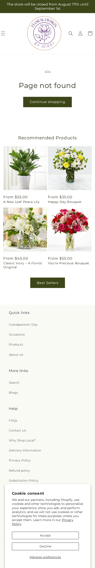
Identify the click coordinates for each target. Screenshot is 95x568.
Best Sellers (47, 283)
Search (14, 383)
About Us (16, 355)
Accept (45, 535)
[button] (71, 33)
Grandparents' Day (23, 325)
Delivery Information (25, 450)
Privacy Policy (20, 460)
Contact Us (17, 430)
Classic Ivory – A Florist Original (22, 265)
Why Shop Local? (22, 440)
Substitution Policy (23, 480)
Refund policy (19, 471)
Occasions (17, 335)
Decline (45, 546)
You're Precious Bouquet (68, 263)
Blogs (13, 393)
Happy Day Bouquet (65, 202)
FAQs (13, 420)
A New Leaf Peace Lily (21, 202)
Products (16, 344)
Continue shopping (47, 102)
